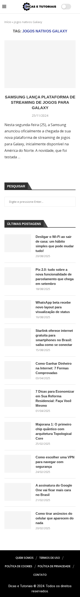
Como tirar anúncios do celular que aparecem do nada (55, 518)
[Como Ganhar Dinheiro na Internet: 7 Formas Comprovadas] (17, 370)
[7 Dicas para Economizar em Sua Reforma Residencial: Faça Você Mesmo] (17, 398)
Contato (40, 575)
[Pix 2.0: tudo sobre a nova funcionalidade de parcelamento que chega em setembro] (17, 276)
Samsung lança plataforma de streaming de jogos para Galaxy (40, 102)
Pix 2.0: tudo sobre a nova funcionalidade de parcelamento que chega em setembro (55, 277)
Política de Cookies (18, 566)
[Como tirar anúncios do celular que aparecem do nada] (17, 520)
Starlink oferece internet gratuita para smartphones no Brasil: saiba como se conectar (54, 338)
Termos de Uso (49, 558)
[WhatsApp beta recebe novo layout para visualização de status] (17, 309)
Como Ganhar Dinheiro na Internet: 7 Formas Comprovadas (54, 368)
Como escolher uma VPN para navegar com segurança (55, 461)
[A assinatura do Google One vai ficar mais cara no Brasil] (17, 492)
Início (7, 22)
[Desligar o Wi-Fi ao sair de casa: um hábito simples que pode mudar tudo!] (17, 243)
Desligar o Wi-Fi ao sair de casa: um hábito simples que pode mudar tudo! (55, 244)
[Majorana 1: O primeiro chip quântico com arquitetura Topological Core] (17, 431)
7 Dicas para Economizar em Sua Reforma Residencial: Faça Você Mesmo (55, 398)
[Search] (75, 7)
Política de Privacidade (54, 566)
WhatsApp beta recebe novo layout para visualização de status (53, 307)
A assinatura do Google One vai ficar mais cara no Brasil (54, 490)
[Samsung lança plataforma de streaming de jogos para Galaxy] (40, 64)
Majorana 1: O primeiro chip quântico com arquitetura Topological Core (54, 431)
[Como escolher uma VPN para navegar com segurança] (17, 464)
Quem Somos (25, 558)
